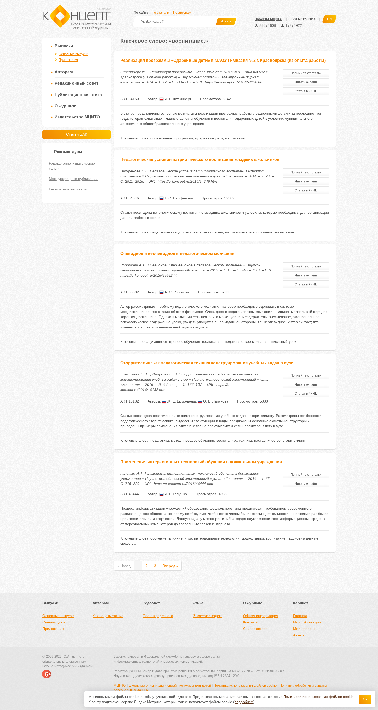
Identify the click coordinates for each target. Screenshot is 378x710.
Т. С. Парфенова (178, 198)
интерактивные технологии (217, 538)
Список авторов (256, 629)
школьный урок (283, 341)
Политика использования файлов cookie (245, 685)
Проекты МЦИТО (268, 19)
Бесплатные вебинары (68, 189)
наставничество (267, 440)
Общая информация (260, 616)
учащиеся (158, 341)
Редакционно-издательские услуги (72, 165)
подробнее (244, 702)
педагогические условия (170, 232)
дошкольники (253, 538)
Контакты (250, 622)
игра (188, 538)
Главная (300, 616)
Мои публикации (307, 622)
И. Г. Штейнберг (177, 99)
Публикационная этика (78, 94)
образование (161, 138)
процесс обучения (184, 341)
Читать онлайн (306, 82)
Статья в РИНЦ (306, 91)
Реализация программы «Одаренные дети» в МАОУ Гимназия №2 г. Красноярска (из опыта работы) (223, 60)
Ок (365, 699)
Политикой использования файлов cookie (318, 697)
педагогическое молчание (247, 341)
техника (245, 440)
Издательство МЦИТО (77, 117)
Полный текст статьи (306, 73)
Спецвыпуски (53, 622)
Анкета (299, 635)
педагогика (159, 440)
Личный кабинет (302, 19)
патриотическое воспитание (248, 232)
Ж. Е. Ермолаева (181, 401)
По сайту (141, 12)
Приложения (68, 60)
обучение (158, 538)
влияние (175, 538)
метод (176, 440)
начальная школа (208, 232)
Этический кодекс (207, 616)
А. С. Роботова (176, 292)
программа (183, 138)
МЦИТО (120, 685)
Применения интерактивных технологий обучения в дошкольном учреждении (201, 462)
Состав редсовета (158, 616)
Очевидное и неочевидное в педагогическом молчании (177, 253)
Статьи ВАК (76, 134)
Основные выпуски (73, 54)
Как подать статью (108, 616)
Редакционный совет (76, 83)
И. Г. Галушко (175, 494)
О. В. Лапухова (215, 401)
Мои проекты (304, 629)
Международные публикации (73, 179)
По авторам (182, 12)
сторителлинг (294, 440)
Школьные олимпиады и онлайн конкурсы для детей (170, 685)
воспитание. (235, 138)
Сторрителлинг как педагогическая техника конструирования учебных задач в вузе (206, 363)
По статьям (160, 12)
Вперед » (170, 566)
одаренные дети (209, 138)
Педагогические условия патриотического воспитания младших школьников (200, 159)
